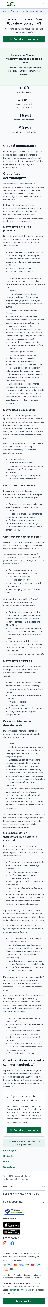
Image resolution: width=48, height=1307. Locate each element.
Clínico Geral (9, 1156)
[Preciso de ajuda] (43, 4)
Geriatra (7, 1161)
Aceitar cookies (24, 1301)
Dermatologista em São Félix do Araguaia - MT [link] (35, 11)
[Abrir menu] (4, 4)
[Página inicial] (4, 11)
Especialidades (16, 11)
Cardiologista (10, 1150)
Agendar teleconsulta (25, 39)
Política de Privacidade (20, 1289)
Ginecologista (10, 1167)
